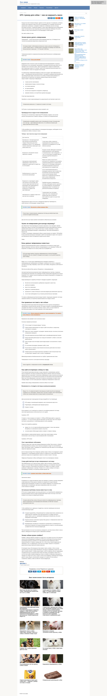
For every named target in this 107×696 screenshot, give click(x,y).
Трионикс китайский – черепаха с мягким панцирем (80, 66)
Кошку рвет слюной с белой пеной (80, 37)
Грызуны (42, 7)
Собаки (29, 7)
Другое (56, 7)
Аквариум (23, 7)
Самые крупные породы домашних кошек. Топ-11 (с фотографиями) (80, 43)
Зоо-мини (24, 2)
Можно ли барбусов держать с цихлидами (80, 18)
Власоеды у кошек (79, 29)
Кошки (35, 7)
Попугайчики (49, 7)
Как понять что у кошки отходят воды (80, 24)
